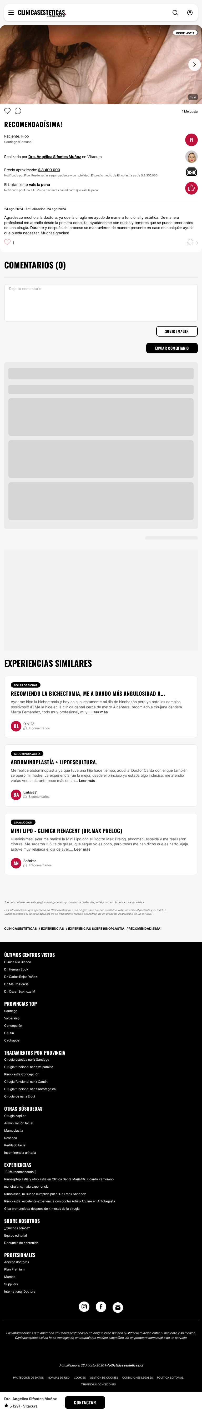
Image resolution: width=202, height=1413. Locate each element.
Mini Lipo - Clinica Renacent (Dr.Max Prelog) (66, 831)
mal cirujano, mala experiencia (26, 1186)
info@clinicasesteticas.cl (124, 1365)
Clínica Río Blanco (17, 962)
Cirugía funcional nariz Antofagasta (30, 1089)
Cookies (80, 1377)
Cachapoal (12, 1040)
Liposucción (23, 822)
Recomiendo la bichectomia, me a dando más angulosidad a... (88, 693)
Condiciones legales (137, 1377)
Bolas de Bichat (25, 685)
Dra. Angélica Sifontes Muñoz (54, 156)
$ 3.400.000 (49, 169)
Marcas (9, 1277)
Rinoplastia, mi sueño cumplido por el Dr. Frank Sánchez (45, 1194)
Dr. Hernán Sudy (16, 969)
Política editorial (170, 1377)
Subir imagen (177, 331)
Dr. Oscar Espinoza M (19, 991)
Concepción (13, 1026)
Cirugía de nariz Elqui (19, 1096)
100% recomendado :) (20, 1172)
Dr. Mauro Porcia (16, 984)
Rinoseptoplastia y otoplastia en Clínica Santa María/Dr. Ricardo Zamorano (59, 1179)
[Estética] (42, 13)
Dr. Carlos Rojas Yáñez (20, 977)
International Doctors (19, 1291)
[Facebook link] (101, 1308)
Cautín (9, 1033)
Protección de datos (28, 1377)
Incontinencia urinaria (20, 1153)
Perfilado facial (15, 1145)
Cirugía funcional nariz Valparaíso (28, 1067)
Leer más (100, 712)
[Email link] (118, 1307)
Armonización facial (18, 1123)
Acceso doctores (16, 1262)
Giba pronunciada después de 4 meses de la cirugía (42, 1209)
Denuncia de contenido (21, 1243)
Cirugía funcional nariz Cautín (26, 1082)
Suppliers (11, 1284)
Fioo (25, 136)
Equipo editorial (15, 1235)
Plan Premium (14, 1269)
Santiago (10, 1011)
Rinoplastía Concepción (21, 1074)
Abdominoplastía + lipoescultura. (54, 762)
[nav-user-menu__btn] (190, 13)
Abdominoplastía (27, 753)
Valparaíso (11, 1018)
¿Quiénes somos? (17, 1228)
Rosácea (10, 1138)
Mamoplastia (13, 1130)
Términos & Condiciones (98, 1384)
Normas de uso (59, 1377)
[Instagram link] (84, 1308)
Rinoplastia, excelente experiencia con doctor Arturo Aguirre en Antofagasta (59, 1201)
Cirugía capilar (15, 1116)
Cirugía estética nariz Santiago (26, 1059)
